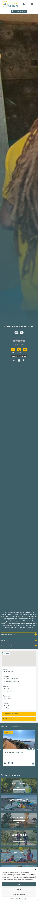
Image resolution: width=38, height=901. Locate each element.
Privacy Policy (22, 898)
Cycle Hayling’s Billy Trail (13, 752)
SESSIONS (23, 356)
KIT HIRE (14, 356)
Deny (19, 889)
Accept (19, 884)
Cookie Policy (14, 898)
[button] (35, 869)
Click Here (19, 787)
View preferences (19, 894)
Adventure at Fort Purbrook (19, 326)
